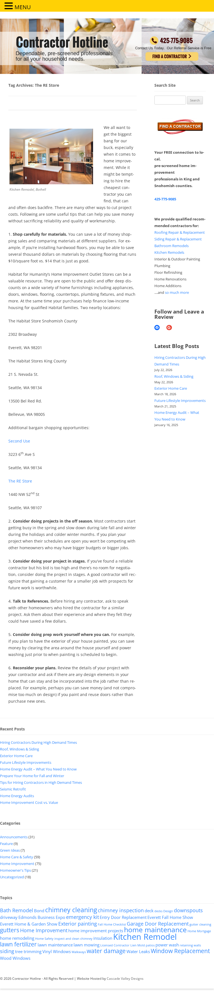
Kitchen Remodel (145, 936)
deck (149, 910)
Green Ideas (10, 850)
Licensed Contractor (115, 945)
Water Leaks (138, 951)
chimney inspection (121, 910)
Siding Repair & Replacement (178, 239)
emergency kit (82, 917)
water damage (106, 951)
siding (7, 951)
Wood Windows (15, 958)
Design (168, 911)
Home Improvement (17, 863)
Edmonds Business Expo (41, 917)
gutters (9, 930)
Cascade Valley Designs (125, 978)
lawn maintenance (55, 945)
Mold (141, 945)
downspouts (188, 910)
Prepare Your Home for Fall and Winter (32, 775)
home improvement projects (95, 930)
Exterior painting (77, 923)
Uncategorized (12, 876)
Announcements (14, 836)
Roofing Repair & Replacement (179, 232)
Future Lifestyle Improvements (180, 400)
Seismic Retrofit (13, 789)
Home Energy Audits (17, 795)
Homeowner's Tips (15, 870)
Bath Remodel (16, 910)
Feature (6, 843)
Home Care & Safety (16, 856)
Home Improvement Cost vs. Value (29, 802)
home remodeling (17, 938)
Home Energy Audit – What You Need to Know (38, 769)
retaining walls (190, 945)
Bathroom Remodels (171, 245)
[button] (9, 5)
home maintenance (155, 929)
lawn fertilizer (18, 944)
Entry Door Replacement (123, 917)
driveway (9, 917)
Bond (39, 910)
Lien (133, 945)
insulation (102, 938)
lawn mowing (86, 945)
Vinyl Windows (56, 951)
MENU (22, 7)
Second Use (19, 441)
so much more (177, 292)
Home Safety (44, 939)
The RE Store (20, 481)
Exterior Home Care (170, 388)
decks (158, 911)
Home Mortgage (199, 931)
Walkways (79, 952)
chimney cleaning (71, 909)
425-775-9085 (165, 199)
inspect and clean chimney (73, 939)
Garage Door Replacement (158, 923)
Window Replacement (180, 951)
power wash (167, 945)
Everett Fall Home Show (170, 917)
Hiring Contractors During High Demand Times (38, 742)
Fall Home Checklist (112, 924)
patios (150, 945)
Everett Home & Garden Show (28, 924)
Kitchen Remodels (169, 252)
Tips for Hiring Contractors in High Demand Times (41, 782)
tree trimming (28, 951)
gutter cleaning (200, 924)
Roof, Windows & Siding (173, 376)
